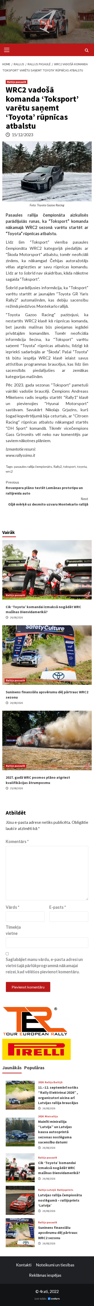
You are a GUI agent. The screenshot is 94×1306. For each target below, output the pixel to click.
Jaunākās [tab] (12, 1067)
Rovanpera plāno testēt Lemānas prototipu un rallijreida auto (44, 487)
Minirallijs (51, 1116)
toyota (82, 466)
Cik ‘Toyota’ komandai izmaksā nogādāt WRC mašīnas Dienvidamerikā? (59, 1167)
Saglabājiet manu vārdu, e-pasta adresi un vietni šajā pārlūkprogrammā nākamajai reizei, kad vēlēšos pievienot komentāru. (44, 965)
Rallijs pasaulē (16, 82)
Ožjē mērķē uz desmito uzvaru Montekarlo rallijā (48, 501)
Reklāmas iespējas (45, 1275)
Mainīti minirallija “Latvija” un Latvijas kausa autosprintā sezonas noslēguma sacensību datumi (55, 1131)
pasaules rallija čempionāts (33, 466)
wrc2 (9, 471)
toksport (69, 466)
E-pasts (57, 907)
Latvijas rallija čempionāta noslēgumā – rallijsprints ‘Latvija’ (60, 1200)
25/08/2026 (16, 788)
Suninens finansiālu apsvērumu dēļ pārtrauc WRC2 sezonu (58, 1232)
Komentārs (17, 841)
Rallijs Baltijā (54, 1082)
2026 (41, 1082)
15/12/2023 (22, 134)
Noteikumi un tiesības (55, 1264)
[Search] (86, 50)
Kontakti (23, 1264)
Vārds (12, 907)
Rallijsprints (65, 1190)
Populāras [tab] (34, 1067)
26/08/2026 (16, 617)
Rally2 (57, 466)
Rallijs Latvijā (47, 1190)
